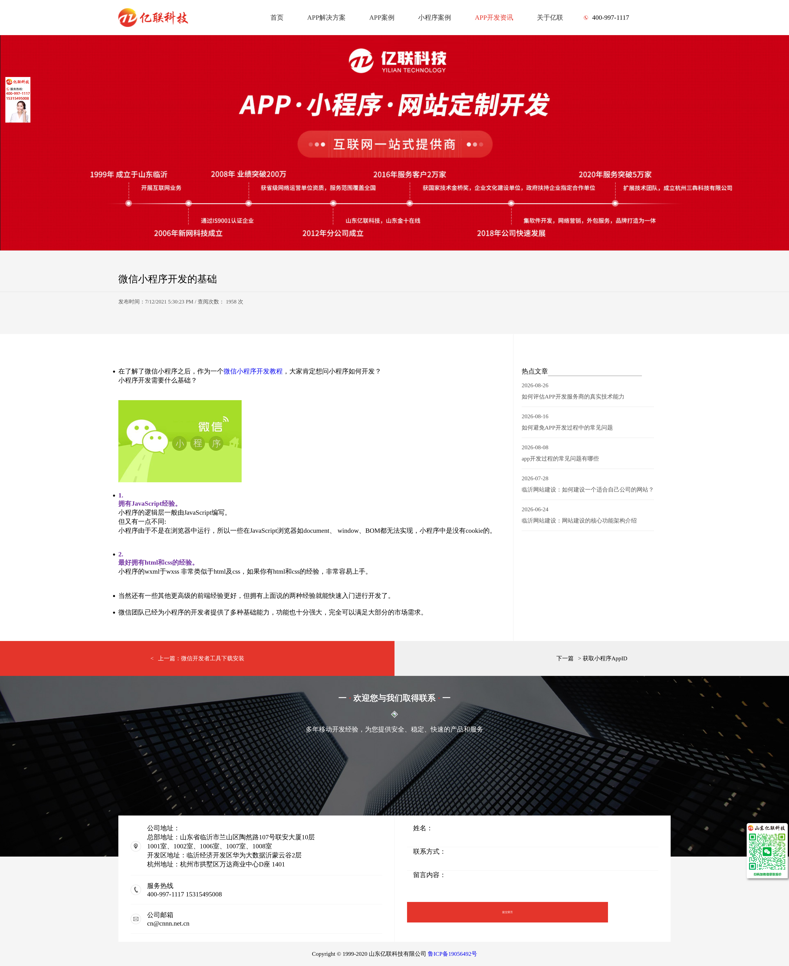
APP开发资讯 (494, 17)
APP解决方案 (326, 17)
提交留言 (507, 912)
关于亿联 (550, 17)
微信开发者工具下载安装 (212, 658)
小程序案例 (434, 17)
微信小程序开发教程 (253, 371)
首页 (277, 17)
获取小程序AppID (605, 658)
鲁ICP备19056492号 (452, 954)
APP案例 (381, 17)
